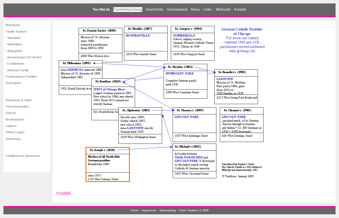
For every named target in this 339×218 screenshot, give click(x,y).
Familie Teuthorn (16, 31)
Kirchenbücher (15, 119)
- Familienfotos (15, 63)
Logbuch (11, 125)
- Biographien (14, 50)
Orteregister (13, 83)
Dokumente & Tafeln (19, 100)
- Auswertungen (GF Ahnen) (24, 57)
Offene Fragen (15, 132)
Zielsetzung (13, 138)
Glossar (11, 112)
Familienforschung (128, 10)
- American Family (17, 70)
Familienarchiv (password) (23, 155)
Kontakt (240, 10)
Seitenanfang (167, 210)
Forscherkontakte (17, 106)
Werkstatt (223, 10)
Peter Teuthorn (188, 210)
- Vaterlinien (13, 37)
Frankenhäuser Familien (21, 76)
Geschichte (154, 10)
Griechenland (177, 10)
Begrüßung (13, 25)
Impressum (148, 210)
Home (134, 210)
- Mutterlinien (14, 44)
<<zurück (63, 193)
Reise (195, 10)
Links (208, 10)
